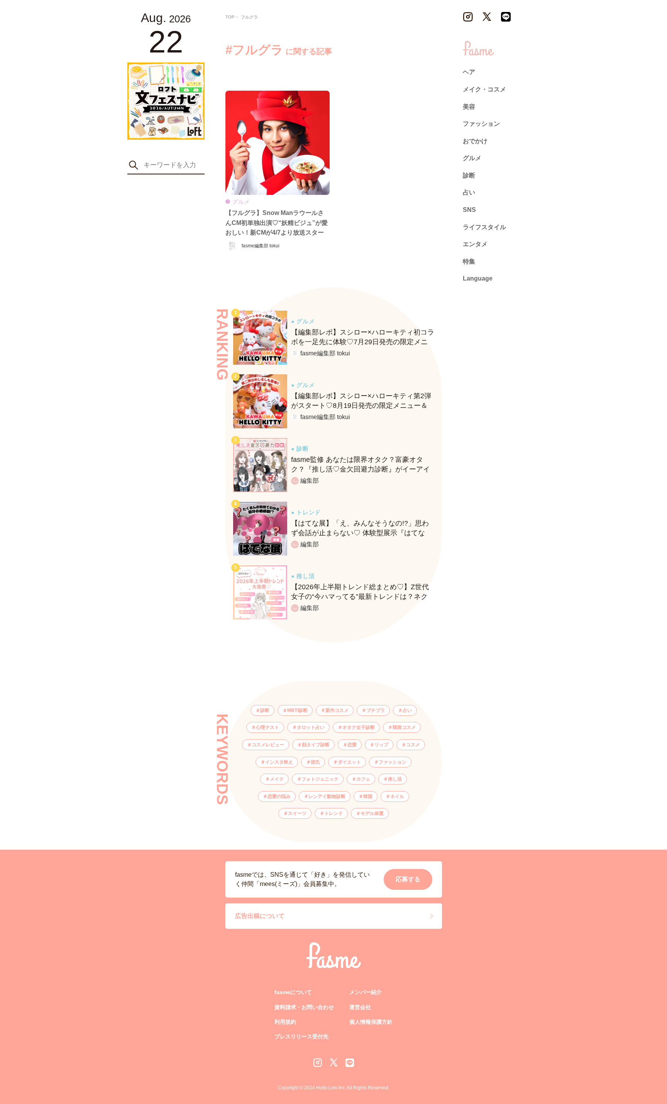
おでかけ (475, 140)
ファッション (392, 762)
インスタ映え (279, 762)
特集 (469, 261)
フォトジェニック (320, 779)
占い (407, 710)
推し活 (395, 779)
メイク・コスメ (484, 89)
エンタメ (475, 244)
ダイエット (349, 762)
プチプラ (375, 710)
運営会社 (360, 1007)
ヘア (469, 72)
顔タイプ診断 (316, 744)
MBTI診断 (297, 710)
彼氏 (315, 762)
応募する (408, 879)
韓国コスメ (404, 727)
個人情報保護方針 (371, 1022)
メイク (277, 779)
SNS (469, 209)
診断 (264, 710)
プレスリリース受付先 (301, 1036)
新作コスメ (337, 710)
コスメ (413, 744)
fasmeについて (293, 992)
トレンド (333, 813)
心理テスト (267, 727)
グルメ (472, 158)
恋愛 (352, 744)
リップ (381, 744)
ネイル (397, 796)
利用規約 (285, 1022)
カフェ (363, 779)
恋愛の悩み (279, 796)
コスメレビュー (268, 744)
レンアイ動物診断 (326, 796)
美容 (469, 106)
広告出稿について (259, 916)
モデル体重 (372, 813)
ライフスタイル (484, 226)
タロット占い (311, 727)
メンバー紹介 (365, 992)
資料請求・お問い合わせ (304, 1007)
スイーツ (297, 813)
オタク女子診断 (358, 727)
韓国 (367, 796)
